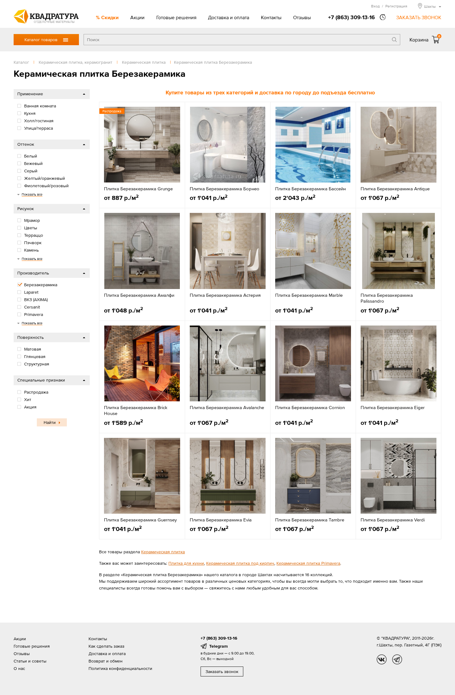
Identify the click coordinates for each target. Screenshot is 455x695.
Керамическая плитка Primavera (308, 563)
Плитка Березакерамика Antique (395, 188)
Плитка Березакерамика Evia (221, 519)
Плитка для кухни (186, 563)
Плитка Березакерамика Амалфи (139, 295)
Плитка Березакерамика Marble (309, 295)
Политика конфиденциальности (120, 668)
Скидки (110, 17)
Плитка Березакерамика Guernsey (140, 519)
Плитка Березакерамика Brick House (135, 410)
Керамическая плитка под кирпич (240, 563)
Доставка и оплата (228, 17)
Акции (137, 17)
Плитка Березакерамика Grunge (138, 188)
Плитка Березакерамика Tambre (309, 519)
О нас (19, 668)
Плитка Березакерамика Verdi (393, 519)
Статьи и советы (30, 660)
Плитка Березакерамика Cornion (310, 407)
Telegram (218, 646)
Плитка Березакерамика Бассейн (310, 188)
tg (397, 659)
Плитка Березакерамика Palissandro (387, 298)
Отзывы (302, 17)
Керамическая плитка (163, 551)
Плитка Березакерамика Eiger (393, 407)
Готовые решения (176, 17)
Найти (50, 422)
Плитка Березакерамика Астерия (225, 295)
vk (382, 659)
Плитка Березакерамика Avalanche (227, 407)
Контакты (271, 17)
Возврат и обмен (106, 660)
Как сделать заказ (106, 646)
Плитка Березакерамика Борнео (224, 188)
